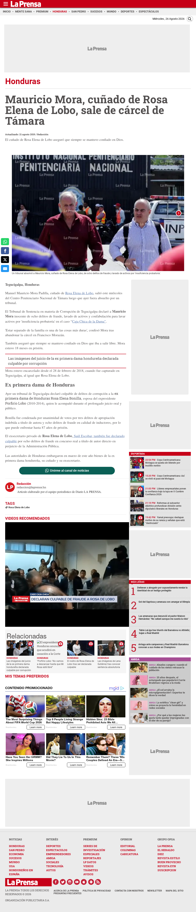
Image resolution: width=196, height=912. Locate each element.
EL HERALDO (166, 850)
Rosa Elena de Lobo (79, 293)
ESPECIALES (91, 854)
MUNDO (14, 862)
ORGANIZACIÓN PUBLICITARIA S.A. (27, 900)
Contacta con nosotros (129, 890)
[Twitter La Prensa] (63, 882)
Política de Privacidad (97, 890)
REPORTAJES (92, 858)
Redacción (42, 134)
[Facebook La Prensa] (56, 882)
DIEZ (161, 854)
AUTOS (51, 870)
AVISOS (88, 874)
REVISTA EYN (167, 866)
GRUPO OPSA (166, 839)
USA (12, 866)
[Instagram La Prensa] (70, 882)
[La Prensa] (22, 882)
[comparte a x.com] (5, 259)
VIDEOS (88, 866)
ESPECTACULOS (56, 850)
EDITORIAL (127, 846)
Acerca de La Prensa (66, 890)
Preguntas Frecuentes (67, 893)
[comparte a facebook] (5, 250)
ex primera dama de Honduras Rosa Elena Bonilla (61, 396)
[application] (67, 574)
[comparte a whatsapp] (5, 241)
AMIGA (50, 858)
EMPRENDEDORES (58, 854)
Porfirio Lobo (15, 403)
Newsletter (154, 890)
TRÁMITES (90, 870)
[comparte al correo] (5, 268)
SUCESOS (15, 858)
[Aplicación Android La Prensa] (91, 882)
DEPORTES (53, 846)
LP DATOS (89, 862)
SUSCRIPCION (167, 870)
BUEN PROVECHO (169, 862)
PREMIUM (90, 839)
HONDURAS (17, 846)
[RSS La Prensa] (98, 882)
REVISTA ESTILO (169, 858)
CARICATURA (129, 854)
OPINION (126, 839)
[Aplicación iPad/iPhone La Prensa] (84, 882)
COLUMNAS (128, 850)
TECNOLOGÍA (54, 866)
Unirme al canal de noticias (69, 470)
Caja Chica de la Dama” (89, 321)
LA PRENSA (165, 846)
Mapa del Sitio (174, 890)
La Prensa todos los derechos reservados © (27, 892)
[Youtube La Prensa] (77, 882)
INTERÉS (52, 839)
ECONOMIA (16, 854)
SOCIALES (52, 862)
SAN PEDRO (16, 850)
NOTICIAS (15, 839)
